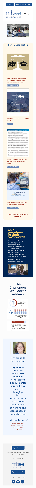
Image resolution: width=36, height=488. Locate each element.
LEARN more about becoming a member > (15, 260)
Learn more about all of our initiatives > (18, 216)
